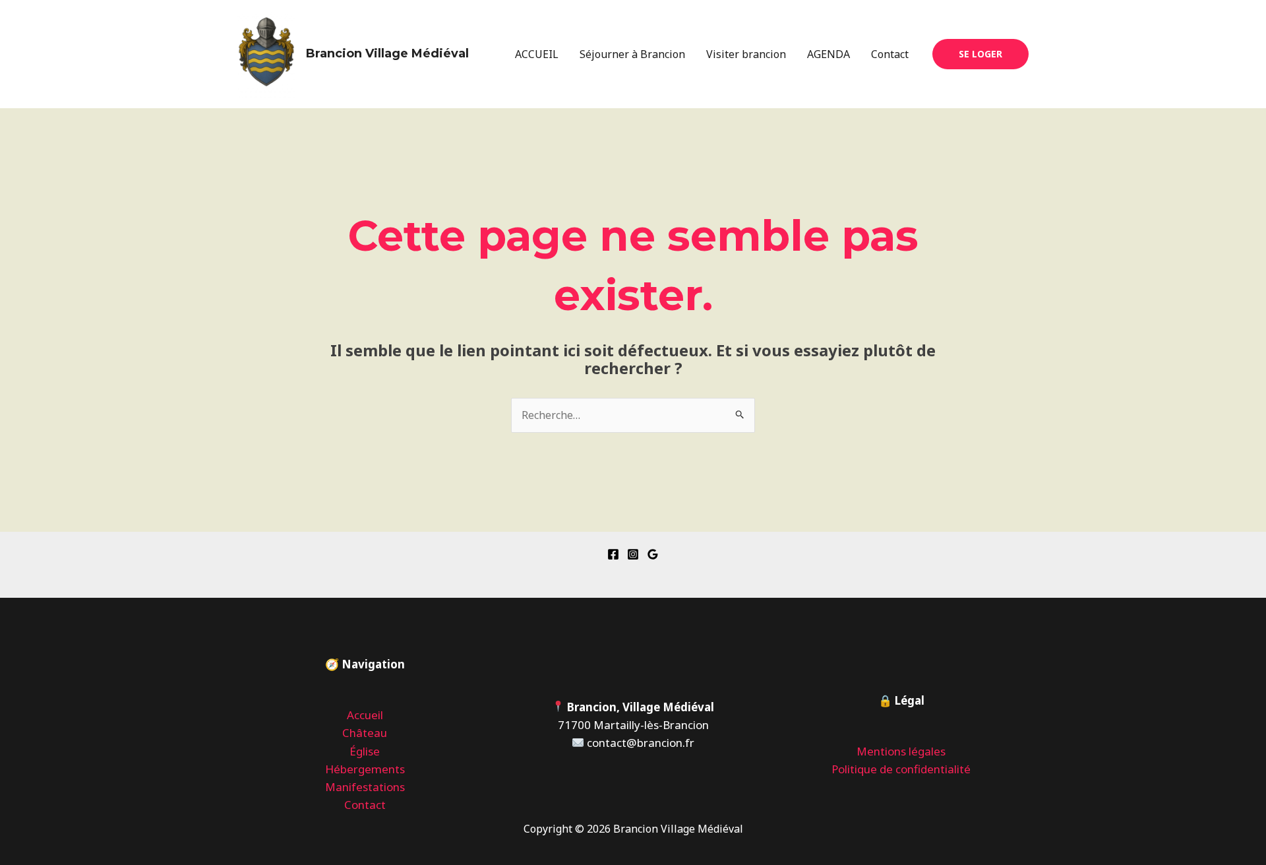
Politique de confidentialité (901, 769)
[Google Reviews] (653, 554)
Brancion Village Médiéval (387, 53)
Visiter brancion (746, 54)
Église (364, 751)
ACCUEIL (536, 54)
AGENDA (828, 54)
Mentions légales (901, 751)
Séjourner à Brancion (632, 54)
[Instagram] (633, 554)
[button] (980, 54)
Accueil (365, 714)
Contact (890, 54)
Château (364, 732)
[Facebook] (613, 554)
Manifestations (365, 786)
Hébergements (365, 769)
